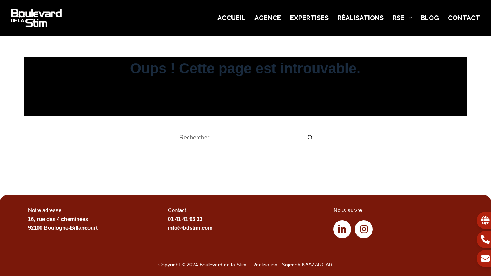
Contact (464, 18)
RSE (398, 18)
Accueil (231, 18)
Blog (430, 18)
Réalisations (361, 18)
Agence (267, 18)
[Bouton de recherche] (310, 137)
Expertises (309, 18)
